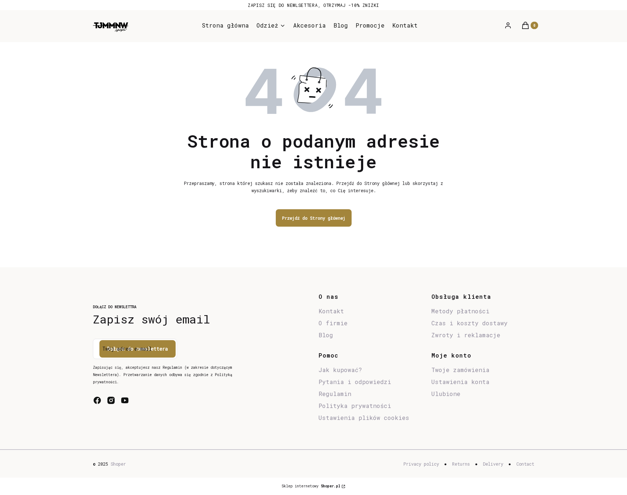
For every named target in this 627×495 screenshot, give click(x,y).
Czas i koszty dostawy (469, 323)
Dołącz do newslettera (137, 348)
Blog (326, 335)
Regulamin (335, 393)
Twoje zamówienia (460, 370)
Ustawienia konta (460, 381)
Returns (461, 464)
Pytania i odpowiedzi (355, 381)
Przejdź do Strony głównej (313, 218)
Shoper (118, 464)
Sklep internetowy (311, 486)
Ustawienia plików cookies (366, 417)
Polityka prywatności (355, 405)
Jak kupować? (340, 370)
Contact (525, 464)
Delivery (493, 464)
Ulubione (445, 393)
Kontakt (331, 311)
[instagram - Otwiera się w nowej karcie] (111, 400)
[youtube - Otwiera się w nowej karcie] (124, 400)
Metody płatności (460, 311)
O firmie (333, 323)
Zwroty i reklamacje (465, 335)
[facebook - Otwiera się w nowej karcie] (97, 400)
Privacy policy (421, 464)
